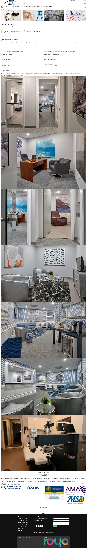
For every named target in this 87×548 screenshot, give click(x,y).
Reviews (38, 6)
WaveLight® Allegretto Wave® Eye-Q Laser (28, 6)
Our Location (54, 22)
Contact (50, 6)
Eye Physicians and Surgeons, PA (19, 31)
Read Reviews (33, 22)
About (8, 6)
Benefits (43, 6)
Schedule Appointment (75, 22)
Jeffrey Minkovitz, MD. (6, 30)
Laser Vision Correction (14, 6)
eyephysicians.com (29, 478)
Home (4, 6)
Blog (47, 6)
